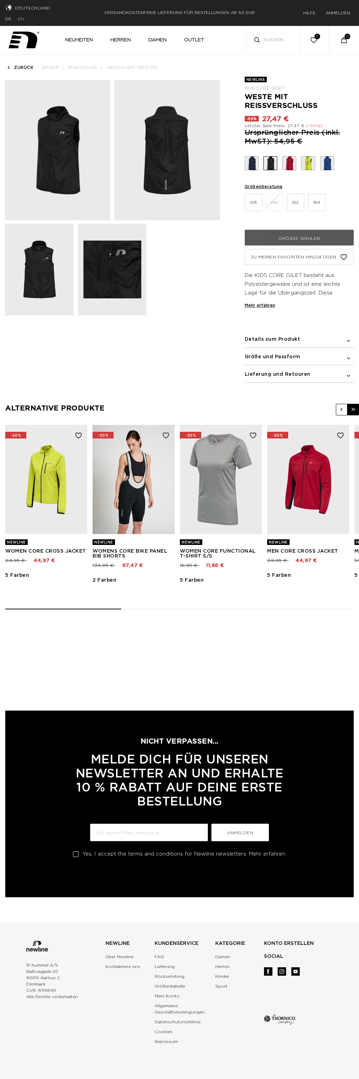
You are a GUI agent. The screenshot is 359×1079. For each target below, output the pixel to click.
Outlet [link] (194, 39)
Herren (222, 966)
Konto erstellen (289, 943)
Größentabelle (170, 986)
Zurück (23, 67)
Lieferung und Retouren (278, 374)
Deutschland (32, 8)
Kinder (50, 67)
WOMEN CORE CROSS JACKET (45, 550)
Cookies (163, 1031)
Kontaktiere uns (123, 966)
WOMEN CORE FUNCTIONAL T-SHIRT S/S (218, 553)
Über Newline (120, 956)
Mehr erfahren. (267, 854)
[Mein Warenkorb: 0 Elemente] (344, 40)
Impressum (166, 1041)
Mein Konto (167, 995)
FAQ (159, 956)
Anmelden (240, 832)
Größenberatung (264, 186)
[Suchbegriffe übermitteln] (257, 40)
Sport (221, 986)
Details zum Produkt (272, 339)
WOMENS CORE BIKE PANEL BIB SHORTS (130, 553)
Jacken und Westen (131, 67)
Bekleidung (82, 67)
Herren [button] (120, 39)
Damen (222, 956)
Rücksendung (169, 976)
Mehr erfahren (260, 305)
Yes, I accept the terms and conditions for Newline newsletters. (184, 854)
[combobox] (272, 40)
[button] (341, 409)
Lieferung (165, 966)
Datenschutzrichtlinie (178, 1021)
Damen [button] (157, 39)
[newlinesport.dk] (23, 38)
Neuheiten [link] (79, 39)
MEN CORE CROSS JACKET (302, 550)
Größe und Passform (272, 356)
